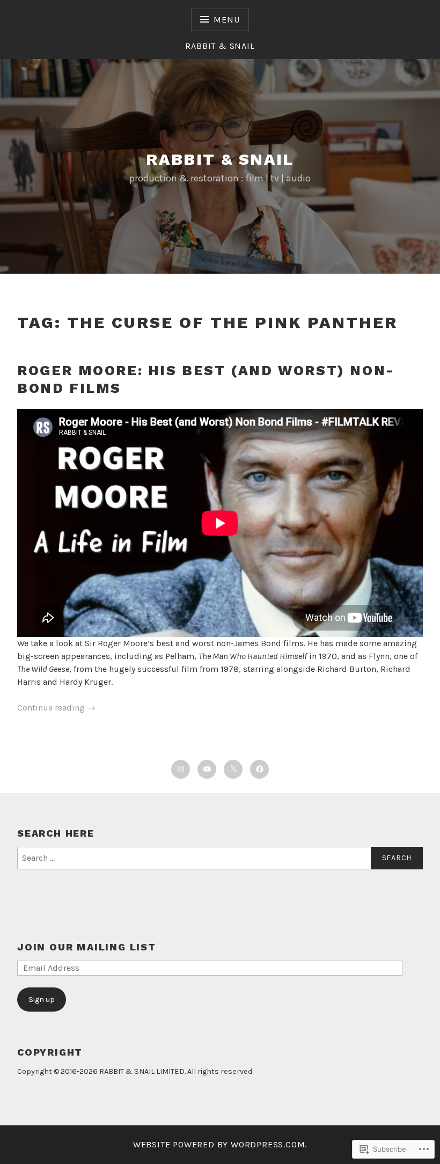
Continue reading (56, 708)
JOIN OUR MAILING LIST (86, 947)
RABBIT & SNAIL (220, 159)
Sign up (41, 999)
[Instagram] (180, 769)
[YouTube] (206, 769)
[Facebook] (259, 769)
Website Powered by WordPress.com (219, 1144)
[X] (233, 769)
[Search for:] (220, 858)
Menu (226, 19)
